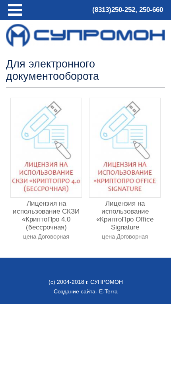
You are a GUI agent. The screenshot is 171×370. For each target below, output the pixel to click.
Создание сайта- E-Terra (86, 291)
